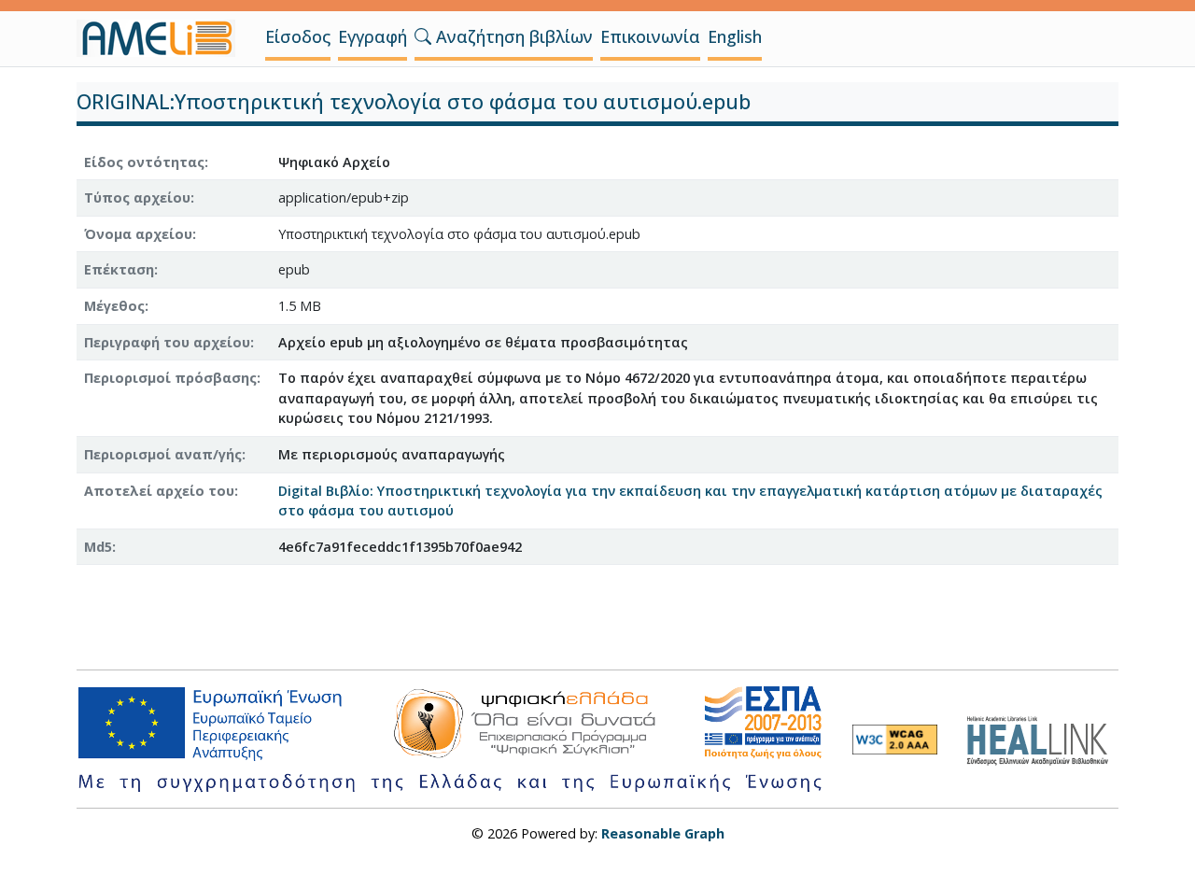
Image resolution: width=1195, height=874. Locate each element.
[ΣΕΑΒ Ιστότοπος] (1042, 738)
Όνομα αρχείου (138, 234)
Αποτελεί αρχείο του (159, 491)
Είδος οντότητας (144, 162)
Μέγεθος (114, 306)
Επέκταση (119, 269)
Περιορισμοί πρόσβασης (170, 378)
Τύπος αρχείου (137, 197)
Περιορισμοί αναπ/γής (163, 454)
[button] (423, 36)
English (735, 36)
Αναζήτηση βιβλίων (512, 36)
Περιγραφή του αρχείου (167, 342)
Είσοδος (297, 36)
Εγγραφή (372, 36)
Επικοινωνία (650, 36)
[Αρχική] (163, 38)
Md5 (98, 547)
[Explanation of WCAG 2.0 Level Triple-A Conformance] (894, 739)
